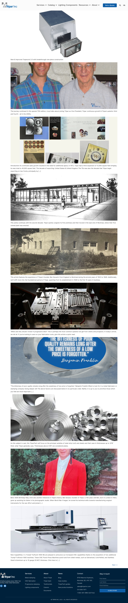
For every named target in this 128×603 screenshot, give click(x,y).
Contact (80, 574)
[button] (120, 5)
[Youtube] (5, 586)
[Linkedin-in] (1, 586)
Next (114, 565)
